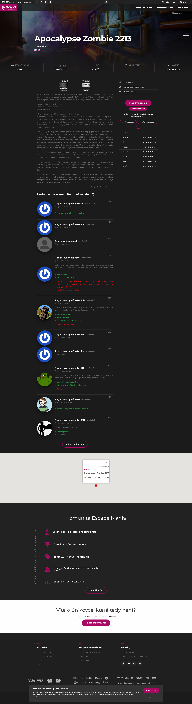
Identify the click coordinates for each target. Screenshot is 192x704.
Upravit (151, 698)
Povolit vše (151, 690)
